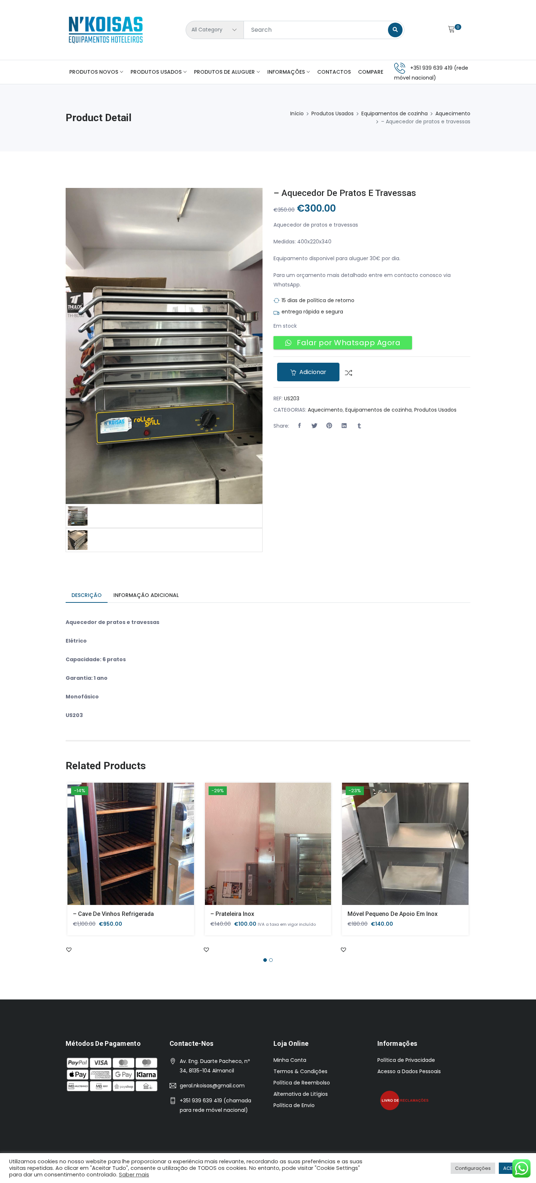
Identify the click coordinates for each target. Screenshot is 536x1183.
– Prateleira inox (232, 913)
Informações (286, 72)
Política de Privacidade (406, 1060)
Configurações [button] (473, 1168)
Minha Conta (289, 1060)
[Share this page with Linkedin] (344, 425)
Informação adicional (146, 595)
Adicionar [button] (120, 849)
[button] (299, 425)
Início (297, 113)
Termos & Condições (300, 1071)
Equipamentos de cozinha (394, 113)
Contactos (334, 72)
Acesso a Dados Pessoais (409, 1071)
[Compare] (345, 372)
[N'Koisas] (106, 30)
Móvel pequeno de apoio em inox (392, 913)
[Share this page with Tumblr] (359, 425)
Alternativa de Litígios (300, 1094)
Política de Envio (294, 1105)
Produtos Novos (93, 72)
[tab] (87, 596)
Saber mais (134, 1174)
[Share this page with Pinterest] (329, 425)
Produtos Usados (156, 72)
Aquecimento (452, 113)
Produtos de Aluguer (224, 72)
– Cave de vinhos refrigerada (113, 913)
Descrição (86, 595)
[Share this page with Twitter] (314, 425)
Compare (370, 72)
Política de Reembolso (301, 1082)
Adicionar (312, 372)
